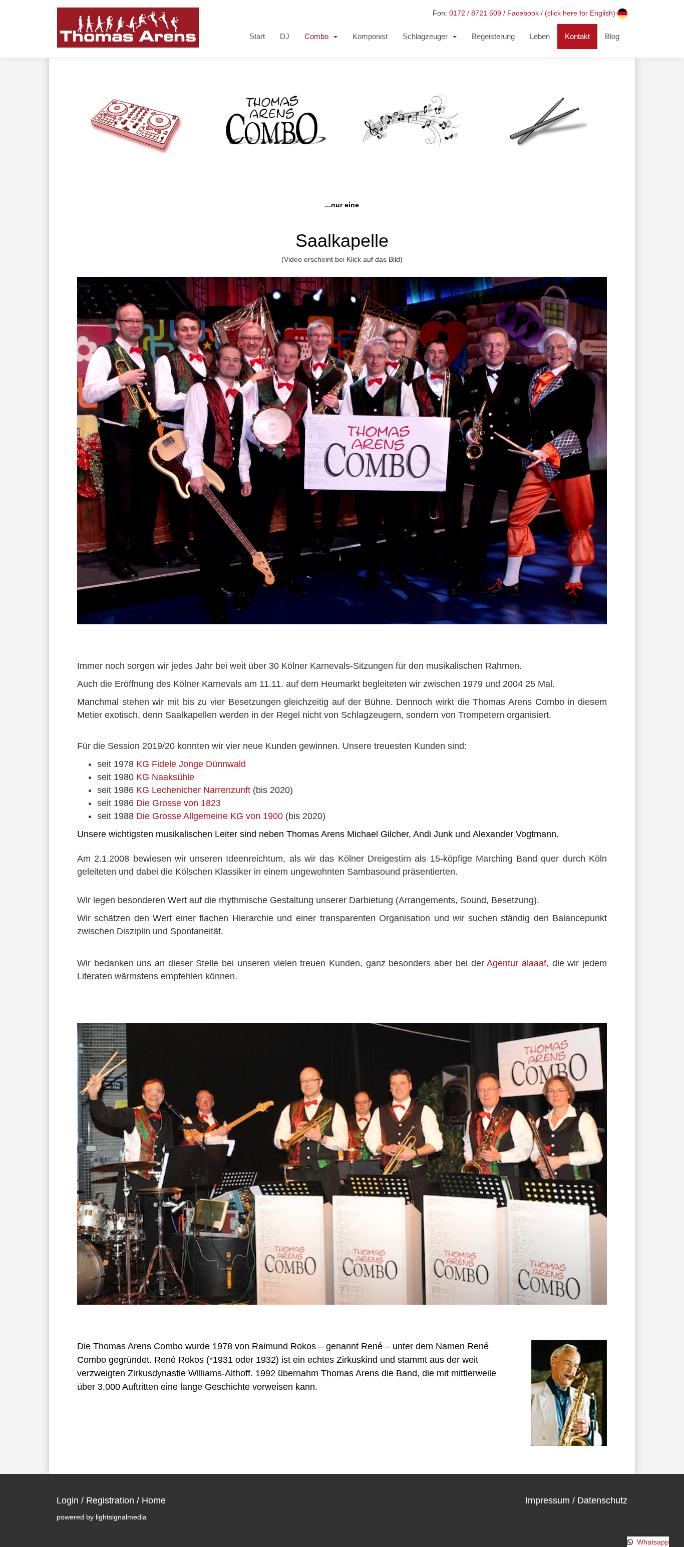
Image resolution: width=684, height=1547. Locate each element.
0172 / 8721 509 (475, 13)
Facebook (523, 13)
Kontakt (577, 36)
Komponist (370, 36)
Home (154, 1500)
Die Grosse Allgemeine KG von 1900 (209, 816)
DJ (284, 36)
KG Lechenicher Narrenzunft (193, 790)
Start (257, 36)
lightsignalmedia (121, 1517)
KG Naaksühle (165, 777)
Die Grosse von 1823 (178, 803)
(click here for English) (581, 13)
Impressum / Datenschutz (576, 1500)
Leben (540, 36)
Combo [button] (318, 36)
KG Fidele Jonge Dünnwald (191, 764)
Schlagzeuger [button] (427, 36)
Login (68, 1500)
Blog (612, 36)
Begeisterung (493, 36)
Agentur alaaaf (516, 963)
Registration (110, 1500)
